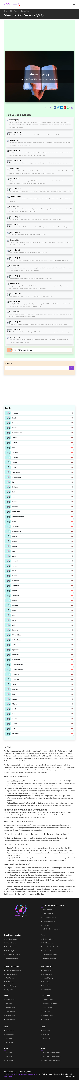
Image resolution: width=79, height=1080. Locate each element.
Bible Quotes (10, 1034)
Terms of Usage (8, 1076)
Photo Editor (47, 1019)
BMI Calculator (47, 909)
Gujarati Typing (11, 1007)
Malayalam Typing (11, 974)
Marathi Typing (47, 970)
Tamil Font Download (50, 954)
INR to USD (46, 925)
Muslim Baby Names (12, 958)
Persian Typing (10, 1011)
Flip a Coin (46, 1011)
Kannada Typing (11, 986)
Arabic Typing (10, 999)
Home (6, 11)
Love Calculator (48, 999)
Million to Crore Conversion (52, 1056)
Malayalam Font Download (51, 947)
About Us (6, 1074)
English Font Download (50, 950)
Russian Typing (10, 1019)
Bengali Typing (47, 974)
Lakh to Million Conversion (51, 929)
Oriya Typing (47, 982)
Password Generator (50, 1003)
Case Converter (48, 913)
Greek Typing (47, 986)
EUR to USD (9, 1038)
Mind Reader (10, 1031)
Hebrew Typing (10, 1015)
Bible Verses (14, 11)
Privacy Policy (23, 1074)
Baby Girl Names (11, 943)
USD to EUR (9, 1042)
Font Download (48, 943)
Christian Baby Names (13, 954)
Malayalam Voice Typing (13, 970)
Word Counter (47, 1007)
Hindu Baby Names (12, 950)
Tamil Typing (10, 978)
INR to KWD (46, 1034)
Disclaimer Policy (33, 1074)
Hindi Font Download (49, 958)
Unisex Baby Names (12, 947)
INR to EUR (9, 1056)
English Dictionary (49, 939)
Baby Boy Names (11, 939)
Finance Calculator (49, 921)
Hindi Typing (9, 982)
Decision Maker (48, 1015)
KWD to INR (9, 1060)
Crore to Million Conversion (52, 1060)
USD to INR (46, 1038)
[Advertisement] (39, 36)
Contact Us (13, 1074)
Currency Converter (49, 917)
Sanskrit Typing (48, 978)
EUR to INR (9, 1052)
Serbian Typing (47, 989)
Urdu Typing (9, 1003)
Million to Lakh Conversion (51, 1052)
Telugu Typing (10, 989)
